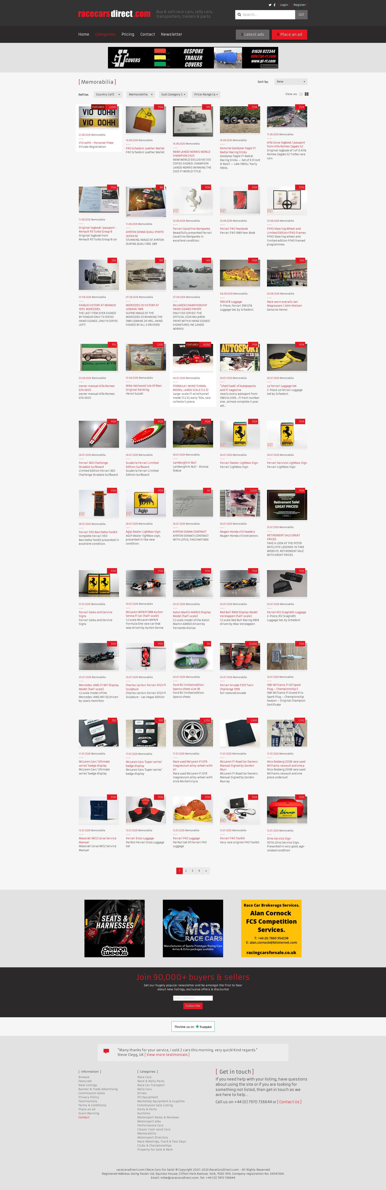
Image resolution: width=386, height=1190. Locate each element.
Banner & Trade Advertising (98, 1089)
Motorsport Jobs (149, 1121)
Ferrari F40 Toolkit (232, 838)
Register (300, 5)
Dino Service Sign (279, 838)
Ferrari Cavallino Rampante (191, 229)
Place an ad (291, 34)
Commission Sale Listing (155, 1105)
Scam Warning (88, 1113)
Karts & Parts (147, 1109)
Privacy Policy (88, 1097)
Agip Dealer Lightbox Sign (143, 531)
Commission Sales (91, 1093)
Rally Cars (144, 1089)
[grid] (307, 94)
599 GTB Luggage (231, 302)
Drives (142, 1093)
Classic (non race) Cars (153, 1129)
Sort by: (263, 82)
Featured (84, 1081)
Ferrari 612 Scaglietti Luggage (286, 612)
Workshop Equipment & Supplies (161, 1101)
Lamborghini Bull (184, 462)
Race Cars (144, 1077)
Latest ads (254, 34)
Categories (105, 34)
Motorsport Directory (152, 1137)
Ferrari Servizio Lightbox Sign (287, 463)
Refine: (83, 94)
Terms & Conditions (92, 1105)
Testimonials (87, 1101)
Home (83, 34)
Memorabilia (146, 1133)
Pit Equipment (147, 1097)
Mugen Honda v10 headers (237, 531)
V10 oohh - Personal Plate (96, 143)
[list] (301, 94)
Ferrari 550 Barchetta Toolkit (98, 532)
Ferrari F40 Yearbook (234, 229)
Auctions (143, 1113)
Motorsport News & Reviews (158, 1117)
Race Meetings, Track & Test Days (161, 1141)
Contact (147, 34)
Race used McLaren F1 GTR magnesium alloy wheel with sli (193, 765)
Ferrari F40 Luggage (186, 838)
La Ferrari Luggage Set (282, 386)
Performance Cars (150, 1125)
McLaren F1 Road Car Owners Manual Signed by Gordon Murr (239, 765)
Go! (301, 15)
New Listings (87, 1085)
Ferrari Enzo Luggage (140, 838)
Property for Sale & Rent (155, 1149)
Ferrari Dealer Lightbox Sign (239, 463)
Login (284, 5)
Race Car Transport (151, 1085)
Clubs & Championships (154, 1145)
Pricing (128, 34)
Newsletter (171, 34)
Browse (83, 1077)
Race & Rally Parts (150, 1081)
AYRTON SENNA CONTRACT (189, 531)
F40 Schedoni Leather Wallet (145, 148)
